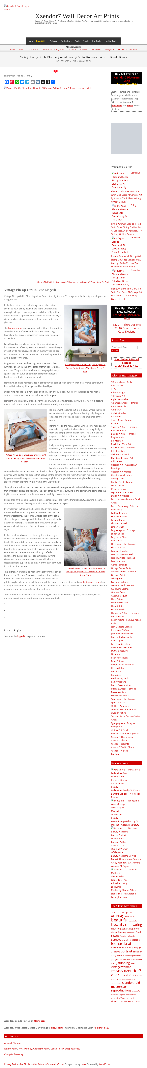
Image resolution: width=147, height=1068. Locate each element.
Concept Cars (117, 478)
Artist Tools (111, 41)
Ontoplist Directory (13, 1054)
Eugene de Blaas (119, 537)
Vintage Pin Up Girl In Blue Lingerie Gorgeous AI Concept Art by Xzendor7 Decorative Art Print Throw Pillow (85, 571)
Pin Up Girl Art (118, 668)
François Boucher (119, 550)
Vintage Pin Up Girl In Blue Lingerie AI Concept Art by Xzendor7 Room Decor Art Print (73, 282)
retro (123, 959)
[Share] (53, 82)
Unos (83, 1064)
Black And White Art (121, 444)
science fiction (136, 959)
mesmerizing (117, 947)
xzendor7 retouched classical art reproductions (125, 999)
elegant (114, 932)
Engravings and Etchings (123, 530)
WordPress (104, 1064)
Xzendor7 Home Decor (122, 736)
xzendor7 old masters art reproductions (125, 986)
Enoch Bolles (117, 533)
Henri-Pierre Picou (120, 602)
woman (126, 967)
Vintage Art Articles (120, 730)
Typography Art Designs (123, 723)
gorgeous (117, 939)
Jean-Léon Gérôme (120, 630)
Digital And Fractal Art (122, 492)
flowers (115, 935)
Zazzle (86, 41)
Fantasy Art (116, 540)
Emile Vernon (117, 526)
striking (114, 963)
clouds (114, 928)
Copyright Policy (41, 1048)
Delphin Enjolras (119, 488)
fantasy (122, 932)
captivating (133, 924)
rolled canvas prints (90, 582)
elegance (134, 928)
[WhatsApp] (17, 82)
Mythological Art (119, 650)
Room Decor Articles (121, 685)
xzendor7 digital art (131, 975)
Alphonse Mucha (119, 399)
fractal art (123, 936)
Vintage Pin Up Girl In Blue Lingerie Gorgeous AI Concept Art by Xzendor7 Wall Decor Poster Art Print (85, 368)
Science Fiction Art (120, 695)
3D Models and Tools (121, 382)
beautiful (119, 920)
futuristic (131, 936)
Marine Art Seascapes (121, 647)
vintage (116, 967)
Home (30, 41)
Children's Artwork (120, 454)
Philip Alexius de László (122, 664)
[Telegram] (27, 82)
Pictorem (54, 41)
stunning (124, 963)
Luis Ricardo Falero (120, 643)
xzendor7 (117, 971)
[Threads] (48, 82)
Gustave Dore (118, 592)
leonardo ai (121, 943)
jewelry (126, 940)
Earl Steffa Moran (119, 513)
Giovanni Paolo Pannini (122, 585)
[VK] (37, 82)
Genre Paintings (119, 564)
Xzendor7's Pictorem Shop (127, 316)
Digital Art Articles (120, 495)
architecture (129, 916)
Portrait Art (116, 674)
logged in (21, 636)
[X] (43, 82)
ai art (114, 912)
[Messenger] (22, 82)
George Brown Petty (121, 568)
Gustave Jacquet (119, 595)
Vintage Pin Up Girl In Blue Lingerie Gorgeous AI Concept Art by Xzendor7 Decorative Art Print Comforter (26, 458)
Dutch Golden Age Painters (124, 506)
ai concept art (124, 912)
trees (132, 963)
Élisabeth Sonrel (119, 523)
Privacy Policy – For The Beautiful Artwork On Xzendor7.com (34, 1064)
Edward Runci (118, 519)
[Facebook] (6, 82)
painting (128, 947)
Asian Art (115, 423)
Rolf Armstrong (118, 681)
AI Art (114, 389)
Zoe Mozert (116, 754)
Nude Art (115, 654)
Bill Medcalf (117, 440)
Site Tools (96, 41)
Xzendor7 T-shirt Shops (122, 747)
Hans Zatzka (117, 599)
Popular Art (116, 671)
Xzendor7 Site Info (120, 743)
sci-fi (128, 959)
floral (138, 932)
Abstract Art (117, 385)
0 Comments (85, 61)
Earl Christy (116, 509)
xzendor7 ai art (126, 972)
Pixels (77, 41)
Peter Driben (117, 661)
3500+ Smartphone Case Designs (126, 329)
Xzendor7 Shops (119, 740)
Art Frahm (116, 416)
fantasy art (131, 932)
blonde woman (15, 328)
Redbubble (66, 41)
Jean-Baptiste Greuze (121, 626)
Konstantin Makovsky (121, 637)
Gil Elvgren (116, 578)
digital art (123, 928)
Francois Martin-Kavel (122, 554)
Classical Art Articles (121, 471)
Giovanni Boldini (119, 581)
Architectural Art (119, 413)
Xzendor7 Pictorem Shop (127, 79)
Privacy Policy (25, 1048)
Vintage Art (116, 726)
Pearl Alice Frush (119, 657)
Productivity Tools (120, 678)
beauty (117, 924)
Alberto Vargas (118, 392)
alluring (117, 916)
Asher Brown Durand (121, 420)
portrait (126, 951)
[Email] (32, 82)
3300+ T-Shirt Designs (127, 324)
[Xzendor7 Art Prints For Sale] (127, 138)
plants (117, 951)
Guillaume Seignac (120, 588)
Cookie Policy (57, 1048)
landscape (135, 940)
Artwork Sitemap (12, 1043)
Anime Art (116, 409)
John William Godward (122, 633)
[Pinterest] (11, 82)
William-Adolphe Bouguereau (125, 733)
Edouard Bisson (119, 516)
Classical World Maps (121, 475)
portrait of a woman (124, 955)
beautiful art (133, 921)
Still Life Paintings (119, 705)
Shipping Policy (72, 1048)
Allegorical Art (118, 395)
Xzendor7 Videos (119, 750)
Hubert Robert (118, 606)
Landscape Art (118, 640)
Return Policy (10, 1048)
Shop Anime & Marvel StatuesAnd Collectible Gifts (126, 363)
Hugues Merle (118, 609)
